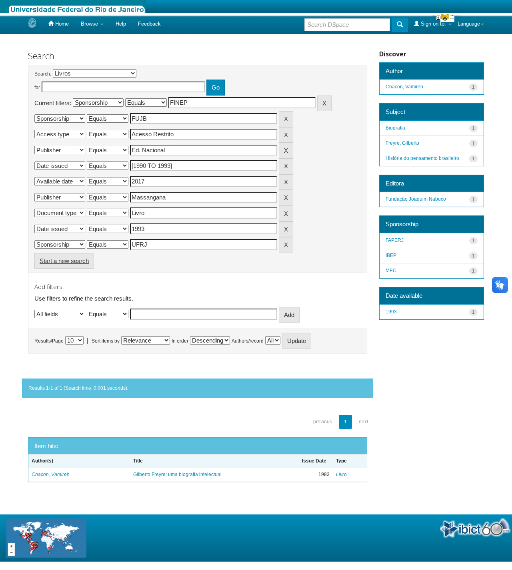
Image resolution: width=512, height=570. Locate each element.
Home (61, 24)
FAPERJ (395, 240)
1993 (391, 312)
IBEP (391, 255)
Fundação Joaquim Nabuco (416, 199)
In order (180, 341)
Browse (90, 24)
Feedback (149, 24)
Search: (42, 74)
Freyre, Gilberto (402, 143)
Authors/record (248, 341)
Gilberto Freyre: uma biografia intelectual (177, 474)
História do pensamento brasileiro (422, 158)
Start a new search (64, 260)
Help (121, 24)
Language (469, 24)
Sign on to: (433, 24)
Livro (341, 474)
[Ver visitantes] (46, 537)
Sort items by (106, 341)
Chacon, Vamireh (51, 474)
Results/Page (49, 341)
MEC (391, 270)
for (37, 87)
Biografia (395, 128)
